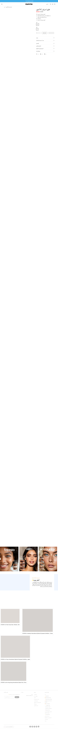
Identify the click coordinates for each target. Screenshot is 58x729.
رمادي (37, 24)
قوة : (36, 27)
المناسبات (46, 719)
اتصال (35, 697)
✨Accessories (47, 714)
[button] (50, 4)
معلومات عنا (36, 696)
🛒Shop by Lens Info (48, 708)
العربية (47, 4)
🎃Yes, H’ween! (47, 703)
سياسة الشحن (36, 705)
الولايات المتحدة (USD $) (9, 726)
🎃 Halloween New (48, 697)
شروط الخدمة (36, 700)
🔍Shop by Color (47, 706)
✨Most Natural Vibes (48, 699)
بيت (45, 694)
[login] (52, 4)
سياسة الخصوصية (36, 699)
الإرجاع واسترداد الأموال (37, 702)
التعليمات (35, 694)
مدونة (45, 720)
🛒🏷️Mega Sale (47, 705)
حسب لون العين (47, 716)
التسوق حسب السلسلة (48, 717)
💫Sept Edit (47, 696)
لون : (36, 22)
